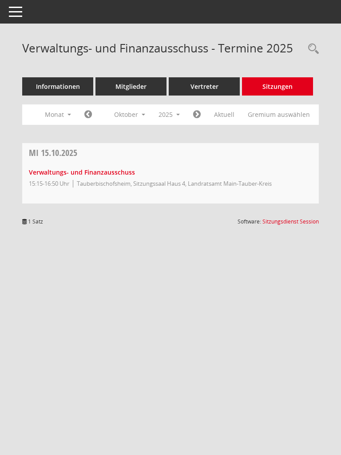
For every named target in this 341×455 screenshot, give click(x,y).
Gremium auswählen (279, 114)
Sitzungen (277, 86)
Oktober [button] (127, 114)
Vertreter (204, 86)
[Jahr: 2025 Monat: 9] (88, 115)
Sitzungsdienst (290, 221)
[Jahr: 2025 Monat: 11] (196, 115)
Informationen (58, 86)
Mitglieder (131, 86)
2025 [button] (166, 114)
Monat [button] (55, 114)
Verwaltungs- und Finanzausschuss (82, 172)
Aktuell (224, 114)
